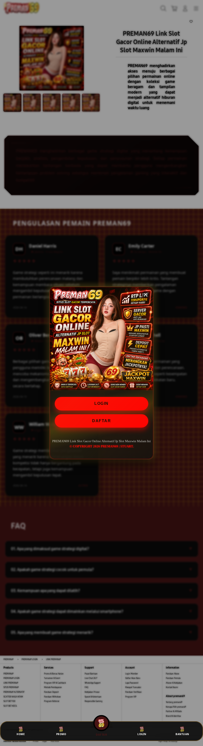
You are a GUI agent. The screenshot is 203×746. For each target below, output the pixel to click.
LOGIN (101, 403)
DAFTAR (101, 421)
